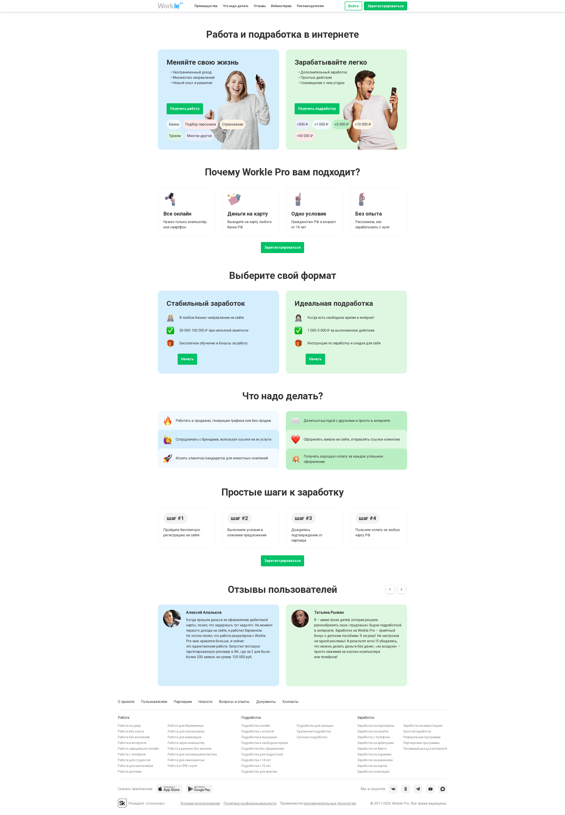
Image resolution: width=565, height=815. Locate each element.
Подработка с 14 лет (256, 760)
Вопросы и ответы (234, 702)
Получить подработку (317, 109)
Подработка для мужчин (259, 771)
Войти (353, 6)
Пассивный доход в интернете (425, 748)
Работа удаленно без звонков (189, 748)
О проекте (126, 702)
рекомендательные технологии (330, 803)
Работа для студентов (134, 760)
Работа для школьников (135, 766)
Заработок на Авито (372, 748)
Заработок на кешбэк (372, 731)
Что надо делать (236, 6)
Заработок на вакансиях (375, 760)
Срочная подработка (312, 737)
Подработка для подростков (262, 754)
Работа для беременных (185, 725)
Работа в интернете (132, 743)
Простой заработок (417, 731)
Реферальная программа (422, 737)
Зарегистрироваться (385, 6)
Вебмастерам (281, 6)
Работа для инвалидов (184, 737)
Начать (187, 359)
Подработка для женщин (315, 725)
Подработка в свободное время (264, 743)
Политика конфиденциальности (250, 803)
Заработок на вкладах (373, 771)
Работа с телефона (132, 754)
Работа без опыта (131, 731)
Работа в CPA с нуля (182, 766)
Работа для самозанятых (186, 760)
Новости (205, 702)
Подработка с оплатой (257, 731)
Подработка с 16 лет (256, 766)
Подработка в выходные (259, 737)
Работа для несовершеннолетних (192, 754)
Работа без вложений (134, 737)
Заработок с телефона (373, 737)
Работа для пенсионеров (186, 731)
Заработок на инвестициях (423, 725)
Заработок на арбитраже (375, 743)
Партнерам (183, 702)
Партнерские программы (421, 743)
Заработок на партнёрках (375, 725)
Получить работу (185, 109)
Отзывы (260, 6)
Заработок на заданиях (374, 754)
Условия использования (200, 803)
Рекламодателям (310, 6)
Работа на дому (129, 725)
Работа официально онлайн (138, 748)
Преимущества (205, 6)
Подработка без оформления (262, 748)
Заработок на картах (372, 766)
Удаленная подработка (314, 731)
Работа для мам (129, 771)
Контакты (290, 702)
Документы (266, 702)
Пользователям (154, 702)
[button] (390, 590)
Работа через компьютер (186, 743)
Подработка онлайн (255, 725)
